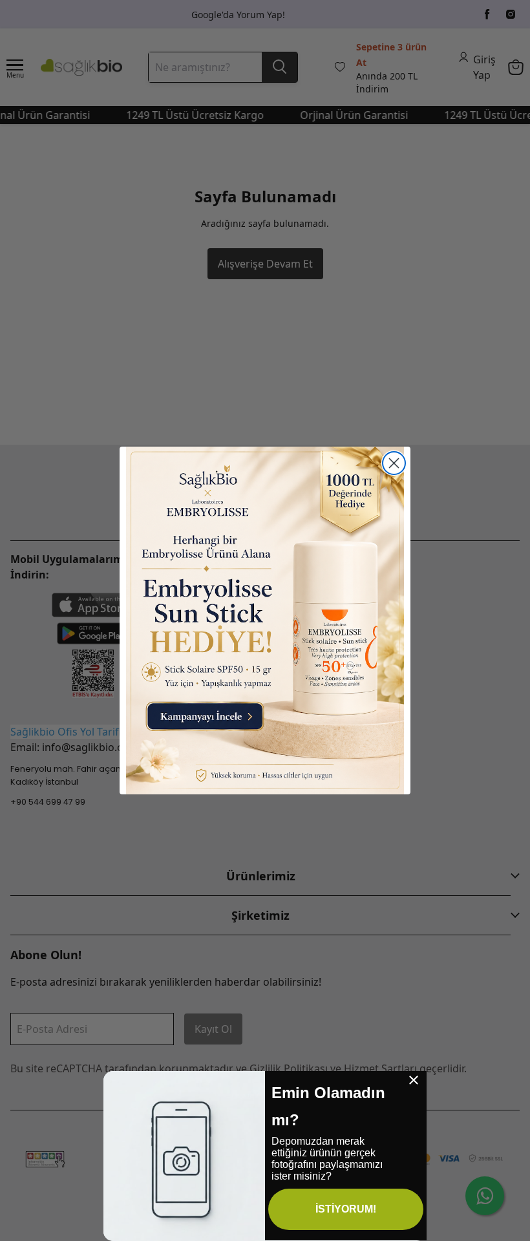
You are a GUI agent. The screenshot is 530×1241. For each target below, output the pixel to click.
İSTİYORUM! (345, 1209)
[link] (265, 620)
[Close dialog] (394, 463)
